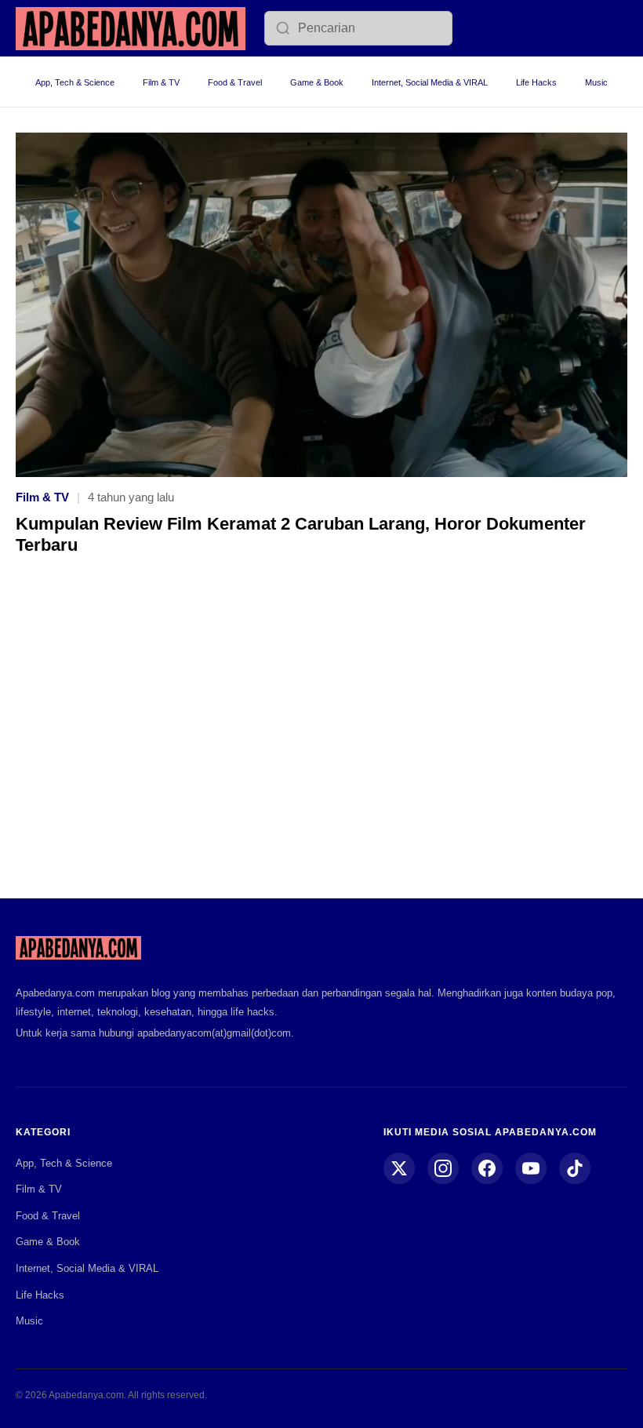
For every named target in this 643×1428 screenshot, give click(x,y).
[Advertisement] (321, 738)
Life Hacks (536, 82)
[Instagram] (443, 1168)
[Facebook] (487, 1168)
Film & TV (161, 82)
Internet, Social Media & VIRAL (430, 82)
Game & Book (316, 82)
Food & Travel (235, 82)
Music (596, 82)
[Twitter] (399, 1168)
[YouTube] (531, 1168)
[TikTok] (574, 1168)
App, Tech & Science (74, 82)
